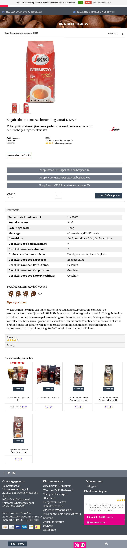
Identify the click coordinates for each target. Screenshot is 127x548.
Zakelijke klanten (53, 522)
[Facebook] (4, 473)
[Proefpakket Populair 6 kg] (18, 375)
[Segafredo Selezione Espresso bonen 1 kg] (108, 375)
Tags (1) (11, 345)
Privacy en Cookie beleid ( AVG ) (62, 514)
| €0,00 (18, 544)
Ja (80, 3)
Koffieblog (49, 529)
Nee (88, 3)
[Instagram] (14, 473)
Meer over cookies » (102, 3)
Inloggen (92, 486)
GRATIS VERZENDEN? (57, 486)
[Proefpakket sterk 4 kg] (48, 375)
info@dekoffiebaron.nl (16, 499)
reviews (48, 525)
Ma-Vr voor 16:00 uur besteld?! (24, 12)
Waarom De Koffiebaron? (58, 490)
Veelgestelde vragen (55, 494)
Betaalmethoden (53, 506)
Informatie (13, 210)
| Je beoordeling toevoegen (63, 143)
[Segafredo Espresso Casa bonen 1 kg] (18, 427)
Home (7, 33)
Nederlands (112, 34)
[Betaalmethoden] (21, 527)
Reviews (12, 337)
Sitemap (48, 517)
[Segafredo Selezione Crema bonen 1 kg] (78, 375)
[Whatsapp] (9, 473)
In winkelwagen (108, 195)
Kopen (17, 389)
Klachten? (49, 498)
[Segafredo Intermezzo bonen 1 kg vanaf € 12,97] (14, 108)
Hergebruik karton (54, 502)
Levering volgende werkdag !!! (96, 12)
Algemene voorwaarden (58, 510)
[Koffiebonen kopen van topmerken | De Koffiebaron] (73, 23)
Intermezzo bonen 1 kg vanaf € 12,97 (24, 33)
